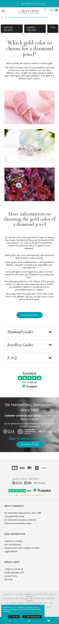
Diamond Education (8, 28)
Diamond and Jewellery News (18, 523)
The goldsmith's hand (14, 516)
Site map (8, 579)
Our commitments (12, 544)
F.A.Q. (52, 27)
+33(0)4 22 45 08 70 (13, 569)
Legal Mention (11, 551)
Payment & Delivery (13, 541)
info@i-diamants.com (14, 572)
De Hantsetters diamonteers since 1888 (22, 513)
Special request (29, 315)
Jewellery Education (31, 28)
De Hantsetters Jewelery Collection (20, 519)
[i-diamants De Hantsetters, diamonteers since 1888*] (29, 11)
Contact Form (10, 576)
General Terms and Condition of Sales (22, 548)
